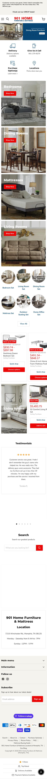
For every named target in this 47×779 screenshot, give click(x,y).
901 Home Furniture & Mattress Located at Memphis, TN (22, 746)
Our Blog (23, 748)
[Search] (39, 548)
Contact (22, 738)
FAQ (34, 740)
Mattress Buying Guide (22, 743)
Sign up (37, 699)
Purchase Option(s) (35, 738)
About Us (13, 738)
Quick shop (14, 364)
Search (4, 738)
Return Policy (26, 740)
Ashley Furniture (9, 358)
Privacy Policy (13, 740)
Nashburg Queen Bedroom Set (10, 354)
